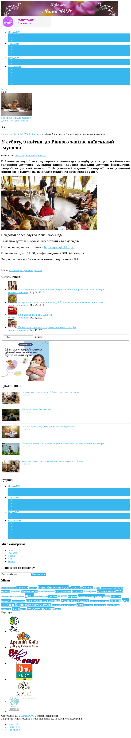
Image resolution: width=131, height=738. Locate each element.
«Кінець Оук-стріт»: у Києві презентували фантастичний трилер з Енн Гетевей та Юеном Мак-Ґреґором (63, 444)
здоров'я (64, 596)
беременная (15, 591)
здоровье (72, 596)
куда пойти (115, 600)
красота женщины (18, 601)
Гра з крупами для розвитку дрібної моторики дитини (16, 119)
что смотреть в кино (40, 608)
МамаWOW (14, 32)
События (34, 134)
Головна (5, 134)
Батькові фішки (22, 60)
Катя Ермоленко (8, 588)
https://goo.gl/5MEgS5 (59, 247)
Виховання (20, 49)
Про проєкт (14, 729)
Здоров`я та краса (23, 40)
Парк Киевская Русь (53, 587)
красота (6, 600)
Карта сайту (14, 724)
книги (107, 596)
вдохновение (63, 591)
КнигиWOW (22, 587)
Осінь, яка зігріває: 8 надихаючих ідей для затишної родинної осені (48, 426)
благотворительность (46, 591)
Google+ (12, 555)
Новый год (33, 588)
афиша (97, 588)
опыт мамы (88, 605)
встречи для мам (7, 596)
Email (11, 550)
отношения (100, 605)
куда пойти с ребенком (64, 605)
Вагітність (19, 34)
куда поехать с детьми (75, 600)
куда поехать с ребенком (99, 601)
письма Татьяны (113, 605)
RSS (10, 558)
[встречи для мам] (49, 229)
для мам (52, 596)
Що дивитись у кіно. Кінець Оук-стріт (37, 409)
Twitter (11, 561)
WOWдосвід (21, 37)
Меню (4, 89)
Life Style (19, 72)
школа (58, 609)
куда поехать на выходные (43, 600)
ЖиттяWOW (14, 66)
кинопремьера (95, 596)
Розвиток (19, 52)
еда (59, 596)
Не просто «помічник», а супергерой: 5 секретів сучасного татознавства (50, 392)
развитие (6, 609)
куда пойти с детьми (38, 604)
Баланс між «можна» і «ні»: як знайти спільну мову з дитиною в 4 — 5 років (52, 461)
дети (29, 595)
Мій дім (18, 83)
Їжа (16, 80)
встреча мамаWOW (110, 591)
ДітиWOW (13, 43)
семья (16, 609)
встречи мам (19, 596)
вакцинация (15, 270)
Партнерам (14, 727)
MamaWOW (26, 715)
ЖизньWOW (20, 134)
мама (80, 605)
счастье (23, 609)
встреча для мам (90, 591)
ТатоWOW (13, 57)
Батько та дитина (23, 63)
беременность (29, 591)
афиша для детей (107, 588)
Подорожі (19, 75)
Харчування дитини (25, 55)
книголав (116, 596)
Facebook (13, 553)
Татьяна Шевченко (81, 587)
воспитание (77, 591)
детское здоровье (32, 270)
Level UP (19, 78)
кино (81, 596)
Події (17, 69)
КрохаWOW (20, 46)
